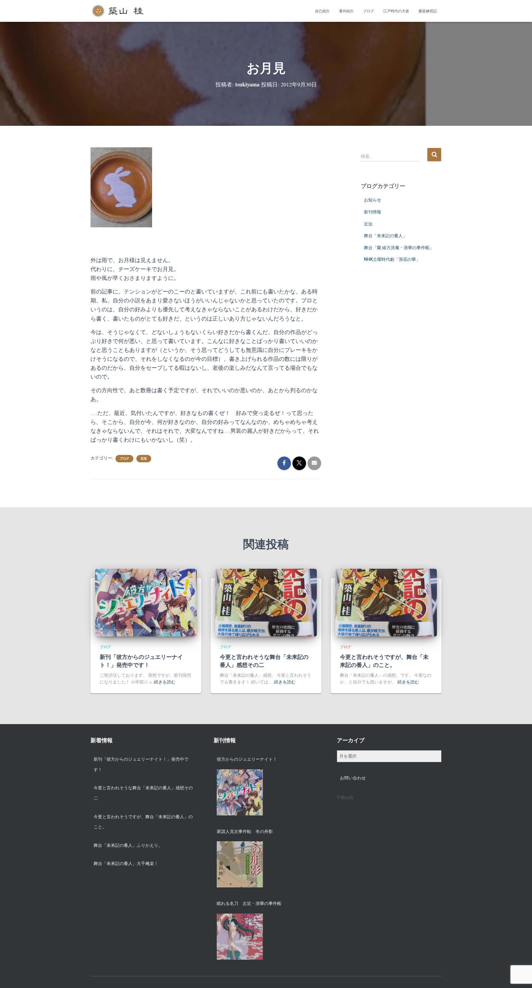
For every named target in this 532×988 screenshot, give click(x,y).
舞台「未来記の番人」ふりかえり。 (128, 845)
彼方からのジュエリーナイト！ (247, 759)
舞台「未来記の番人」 (385, 235)
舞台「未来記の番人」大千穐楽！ (126, 863)
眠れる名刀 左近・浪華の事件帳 (249, 903)
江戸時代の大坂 (396, 11)
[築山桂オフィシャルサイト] (118, 11)
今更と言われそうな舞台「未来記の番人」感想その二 (264, 660)
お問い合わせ (353, 777)
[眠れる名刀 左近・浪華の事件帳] (240, 936)
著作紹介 (346, 11)
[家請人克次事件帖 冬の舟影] (240, 864)
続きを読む (164, 681)
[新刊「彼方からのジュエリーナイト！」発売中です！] (146, 602)
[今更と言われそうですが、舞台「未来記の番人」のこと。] (386, 602)
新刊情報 (372, 211)
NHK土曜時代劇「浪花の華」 (392, 259)
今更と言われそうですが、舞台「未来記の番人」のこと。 (384, 660)
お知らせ (372, 199)
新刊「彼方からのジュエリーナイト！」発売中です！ (141, 660)
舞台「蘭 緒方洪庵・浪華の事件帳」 (399, 247)
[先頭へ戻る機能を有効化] (520, 975)
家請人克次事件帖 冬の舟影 (245, 831)
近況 (144, 458)
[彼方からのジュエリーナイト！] (240, 792)
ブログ (368, 11)
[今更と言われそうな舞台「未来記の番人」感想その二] (266, 602)
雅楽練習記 (427, 11)
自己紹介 (322, 11)
